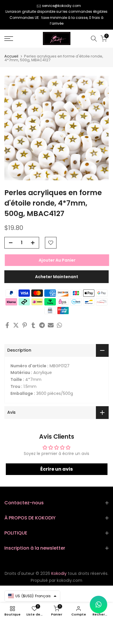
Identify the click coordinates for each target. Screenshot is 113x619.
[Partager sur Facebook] (7, 325)
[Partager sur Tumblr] (33, 325)
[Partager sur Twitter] (16, 325)
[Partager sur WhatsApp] (59, 325)
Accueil (11, 56)
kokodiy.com (69, 580)
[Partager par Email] (51, 325)
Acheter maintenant (56, 277)
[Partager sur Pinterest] (25, 325)
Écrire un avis (56, 469)
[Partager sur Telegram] (42, 325)
